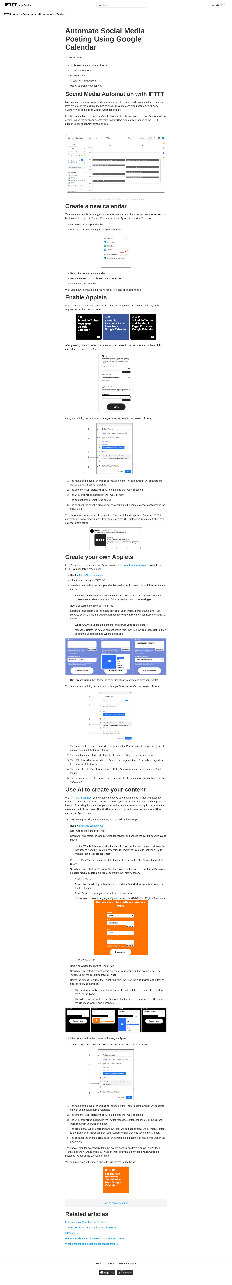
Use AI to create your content (86, 85)
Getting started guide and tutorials (38, 14)
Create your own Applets (83, 80)
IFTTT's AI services (81, 797)
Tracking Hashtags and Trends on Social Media (90, 1227)
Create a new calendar (82, 70)
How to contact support (116, 1203)
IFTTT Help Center (12, 14)
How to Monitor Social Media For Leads (86, 1222)
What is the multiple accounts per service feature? (92, 1244)
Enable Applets (78, 75)
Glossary (70, 1233)
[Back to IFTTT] (219, 5)
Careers (110, 1263)
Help (98, 1263)
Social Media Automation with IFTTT (89, 65)
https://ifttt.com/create (91, 575)
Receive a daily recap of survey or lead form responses (94, 1238)
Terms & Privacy (127, 1263)
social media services (135, 565)
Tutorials (61, 14)
